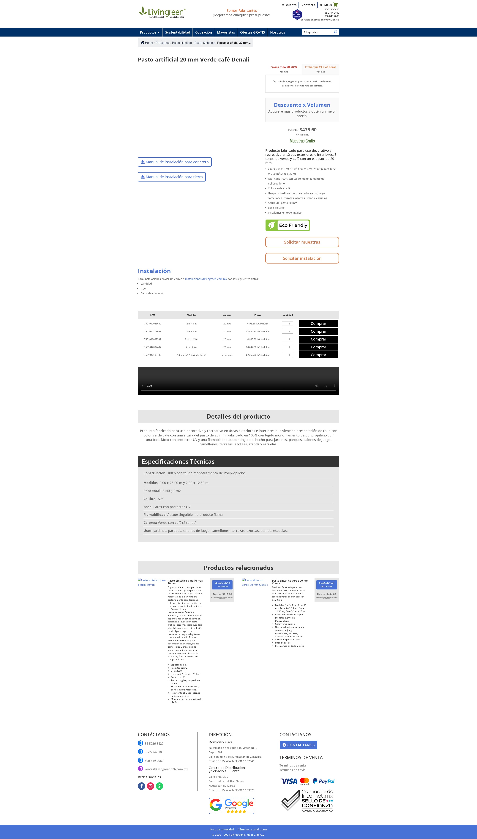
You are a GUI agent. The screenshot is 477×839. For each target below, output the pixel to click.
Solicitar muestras (302, 242)
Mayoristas (226, 32)
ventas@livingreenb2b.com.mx (166, 769)
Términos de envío (292, 770)
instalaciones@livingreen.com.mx (206, 279)
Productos (148, 32)
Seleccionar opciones (222, 584)
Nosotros (277, 32)
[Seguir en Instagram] (150, 786)
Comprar (318, 323)
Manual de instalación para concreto (177, 161)
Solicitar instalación (302, 258)
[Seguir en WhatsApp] (159, 786)
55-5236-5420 (332, 9)
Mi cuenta (289, 5)
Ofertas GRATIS (252, 32)
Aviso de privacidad (222, 829)
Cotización (203, 32)
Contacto (308, 5)
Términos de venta (292, 765)
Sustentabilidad (177, 32)
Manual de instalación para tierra (174, 176)
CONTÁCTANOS (301, 744)
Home (149, 43)
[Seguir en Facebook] (141, 786)
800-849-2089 (332, 16)
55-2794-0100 (332, 12)
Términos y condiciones (253, 829)
